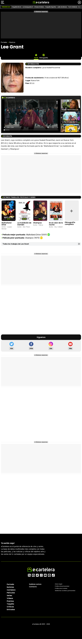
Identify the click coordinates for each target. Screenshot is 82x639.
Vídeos (10, 598)
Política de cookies (61, 588)
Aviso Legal (58, 584)
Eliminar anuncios (42, 11)
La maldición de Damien (24, 224)
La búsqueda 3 (28, 7)
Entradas (11, 609)
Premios (10, 601)
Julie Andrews (62, 7)
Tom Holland (72, 7)
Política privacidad (62, 586)
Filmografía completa (70, 223)
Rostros (12, 42)
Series (9, 595)
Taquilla (10, 604)
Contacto (33, 587)
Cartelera (11, 590)
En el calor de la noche (56, 224)
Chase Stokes (39, 7)
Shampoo (37, 223)
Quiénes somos (35, 584)
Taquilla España (50, 7)
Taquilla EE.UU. (16, 7)
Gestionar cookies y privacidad (65, 591)
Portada (4, 42)
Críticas (10, 607)
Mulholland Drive (6, 224)
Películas (11, 593)
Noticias (10, 587)
